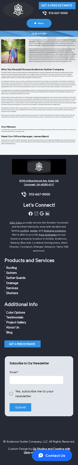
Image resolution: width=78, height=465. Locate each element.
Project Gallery (16, 322)
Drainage (12, 283)
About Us (12, 327)
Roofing (11, 268)
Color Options (15, 312)
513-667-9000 (58, 13)
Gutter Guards (16, 278)
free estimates (48, 234)
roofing (24, 230)
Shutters (12, 293)
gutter (33, 230)
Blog (9, 332)
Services (12, 288)
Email (14, 372)
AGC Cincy (16, 222)
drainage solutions (55, 230)
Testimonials (14, 317)
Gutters (11, 273)
